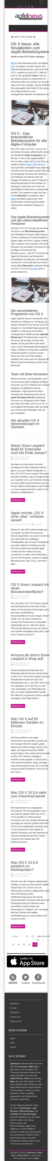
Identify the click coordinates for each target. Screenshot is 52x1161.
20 (32, 936)
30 (38, 940)
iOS (35, 161)
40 (19, 944)
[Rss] (19, 6)
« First (15, 936)
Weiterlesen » (18, 500)
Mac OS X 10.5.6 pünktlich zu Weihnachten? (24, 866)
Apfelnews (15, 1003)
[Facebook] (25, 6)
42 (29, 944)
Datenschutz (16, 1021)
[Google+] (22, 6)
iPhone (28, 164)
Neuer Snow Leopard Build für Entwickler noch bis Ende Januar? (29, 449)
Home (16, 37)
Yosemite (33, 268)
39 (13, 944)
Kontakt (13, 1008)
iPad (35, 164)
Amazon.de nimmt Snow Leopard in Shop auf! (30, 657)
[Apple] (32, 6)
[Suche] (41, 2)
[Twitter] (29, 6)
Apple (13, 199)
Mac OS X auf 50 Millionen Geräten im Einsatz (27, 722)
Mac (13, 66)
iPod (43, 164)
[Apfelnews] (28, 16)
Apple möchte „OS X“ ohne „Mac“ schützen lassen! (27, 516)
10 (27, 936)
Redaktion (14, 1012)
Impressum (15, 1017)
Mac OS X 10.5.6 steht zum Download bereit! (28, 794)
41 (24, 944)
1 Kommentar (38, 524)
